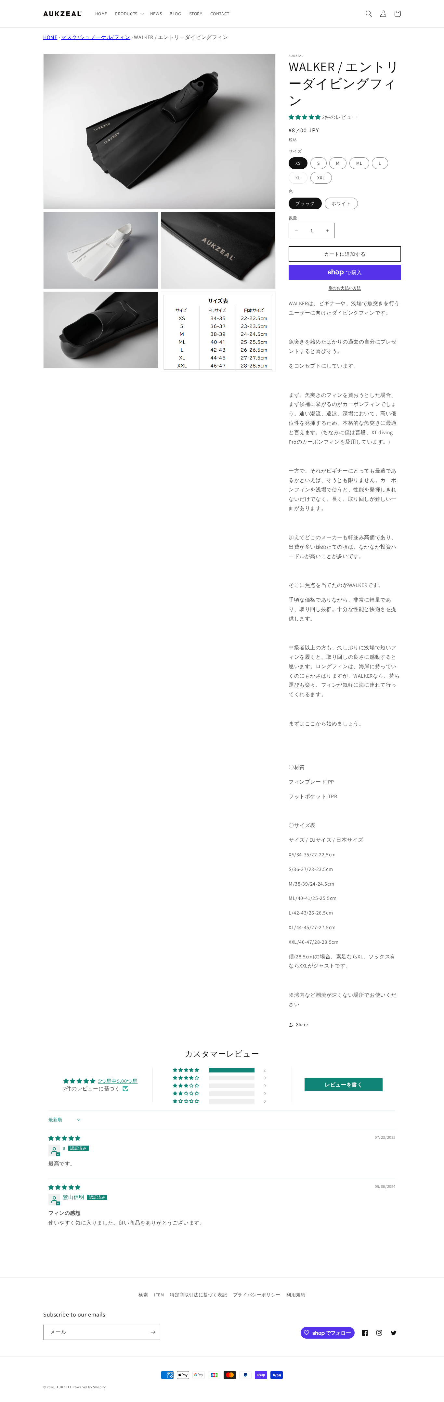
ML (359, 163)
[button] (128, 13)
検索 (143, 1295)
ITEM (159, 1295)
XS (298, 163)
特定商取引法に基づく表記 (198, 1295)
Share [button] (302, 1024)
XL (300, 179)
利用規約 (295, 1295)
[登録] (153, 1332)
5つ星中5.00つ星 (118, 1081)
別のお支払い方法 (345, 287)
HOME (50, 37)
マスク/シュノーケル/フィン (95, 37)
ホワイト (341, 203)
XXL (321, 178)
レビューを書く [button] (343, 1084)
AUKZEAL (64, 1387)
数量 (293, 218)
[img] (64, 1138)
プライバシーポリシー (257, 1295)
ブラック (305, 203)
